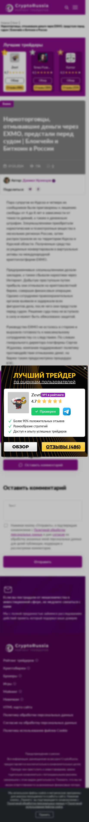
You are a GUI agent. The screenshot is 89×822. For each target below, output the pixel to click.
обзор (20, 446)
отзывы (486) (63, 446)
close (85, 368)
